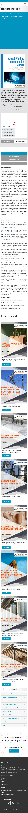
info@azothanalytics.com (21, 1)
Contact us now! (14, 751)
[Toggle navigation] (25, 4)
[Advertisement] (14, 34)
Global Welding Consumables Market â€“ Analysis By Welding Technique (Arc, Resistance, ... (12, 17)
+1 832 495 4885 (5, 1)
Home (2, 13)
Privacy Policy (4, 784)
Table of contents (14, 156)
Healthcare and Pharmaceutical (11, 693)
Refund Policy (4, 783)
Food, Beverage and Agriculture (11, 707)
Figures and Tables (14, 159)
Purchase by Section (14, 163)
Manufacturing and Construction (17, 13)
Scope (14, 153)
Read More (6, 364)
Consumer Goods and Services (11, 700)
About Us (3, 778)
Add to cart (8, 141)
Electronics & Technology (9, 714)
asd (4, 725)
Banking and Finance (8, 722)
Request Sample (21, 141)
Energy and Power (7, 711)
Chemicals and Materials (9, 704)
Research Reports (5, 779)
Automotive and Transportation (11, 718)
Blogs (2, 781)
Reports (7, 13)
